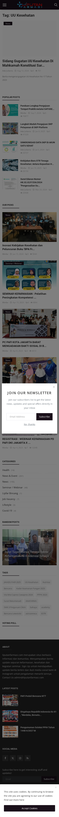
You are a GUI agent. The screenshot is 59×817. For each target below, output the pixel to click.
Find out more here (14, 799)
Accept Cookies (29, 808)
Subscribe (44, 416)
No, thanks (29, 424)
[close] (53, 386)
